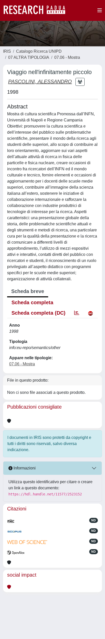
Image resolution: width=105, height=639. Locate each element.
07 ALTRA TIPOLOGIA (28, 57)
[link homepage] (37, 10)
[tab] (77, 313)
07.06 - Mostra (67, 57)
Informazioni (24, 468)
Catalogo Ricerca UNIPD (39, 51)
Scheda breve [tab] (27, 291)
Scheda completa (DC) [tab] (38, 313)
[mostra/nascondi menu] (99, 10)
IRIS (7, 51)
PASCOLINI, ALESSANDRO (40, 81)
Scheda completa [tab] (32, 302)
